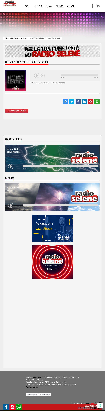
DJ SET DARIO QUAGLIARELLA (88, 407)
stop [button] (43, 75)
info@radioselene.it (34, 382)
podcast (49, 6)
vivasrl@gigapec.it (58, 382)
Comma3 (89, 403)
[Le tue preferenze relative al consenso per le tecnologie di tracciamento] (100, 405)
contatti (70, 6)
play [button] (36, 75)
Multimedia (14, 38)
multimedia (60, 6)
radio (27, 6)
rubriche (38, 6)
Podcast (24, 38)
